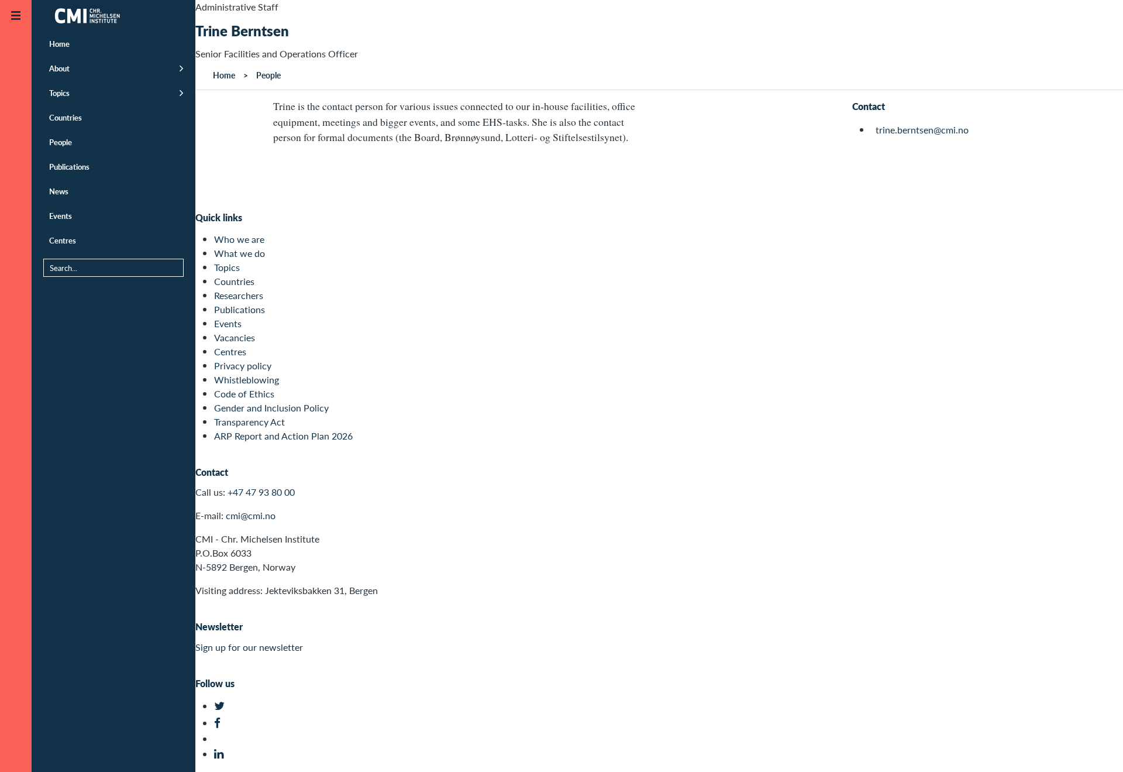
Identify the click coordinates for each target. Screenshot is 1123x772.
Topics (59, 92)
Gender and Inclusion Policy (271, 407)
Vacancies (234, 337)
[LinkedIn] (221, 754)
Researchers (238, 295)
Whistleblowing (246, 379)
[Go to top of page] (1097, 748)
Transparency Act (249, 421)
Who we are (239, 239)
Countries (65, 117)
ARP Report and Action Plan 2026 (283, 435)
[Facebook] (221, 723)
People (60, 141)
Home (59, 43)
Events (60, 215)
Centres (62, 240)
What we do (239, 253)
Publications (69, 166)
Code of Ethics (244, 393)
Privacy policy (242, 365)
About (59, 68)
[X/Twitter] (221, 706)
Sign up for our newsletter (249, 647)
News (58, 191)
